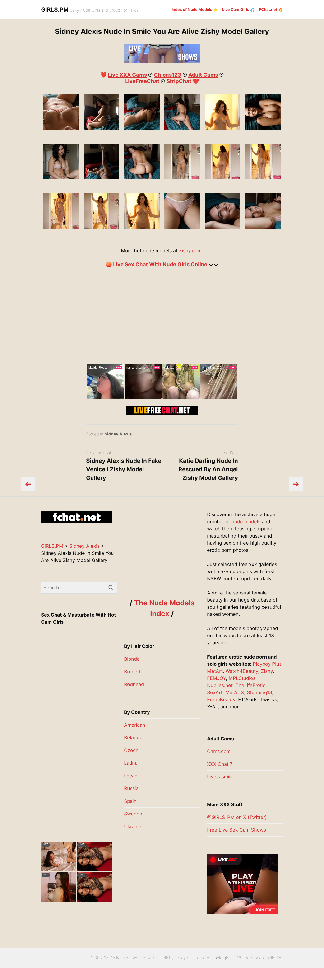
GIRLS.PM (55, 9)
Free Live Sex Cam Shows (236, 830)
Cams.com (219, 751)
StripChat (179, 81)
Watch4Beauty (242, 671)
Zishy (267, 671)
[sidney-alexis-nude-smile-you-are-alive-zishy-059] (101, 227)
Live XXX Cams (127, 75)
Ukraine (132, 826)
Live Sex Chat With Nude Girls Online (160, 264)
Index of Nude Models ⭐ (195, 9)
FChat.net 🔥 (271, 9)
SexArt (214, 692)
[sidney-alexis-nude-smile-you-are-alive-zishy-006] (182, 227)
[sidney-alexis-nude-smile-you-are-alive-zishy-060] (142, 227)
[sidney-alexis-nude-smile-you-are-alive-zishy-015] (101, 177)
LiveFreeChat (142, 81)
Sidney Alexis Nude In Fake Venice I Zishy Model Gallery (123, 469)
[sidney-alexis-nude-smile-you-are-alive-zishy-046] (222, 177)
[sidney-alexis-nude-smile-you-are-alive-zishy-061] (222, 128)
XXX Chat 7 (219, 764)
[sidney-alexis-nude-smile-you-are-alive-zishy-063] (263, 128)
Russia (131, 788)
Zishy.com (190, 250)
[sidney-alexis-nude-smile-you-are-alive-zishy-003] (61, 177)
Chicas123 (167, 75)
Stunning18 (259, 692)
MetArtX (234, 692)
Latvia (130, 776)
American (134, 725)
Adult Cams (203, 75)
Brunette (133, 671)
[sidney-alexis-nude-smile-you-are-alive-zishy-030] (101, 128)
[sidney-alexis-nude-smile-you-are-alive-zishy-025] (61, 128)
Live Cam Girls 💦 (238, 9)
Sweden (133, 814)
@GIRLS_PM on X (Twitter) (237, 817)
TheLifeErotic (250, 685)
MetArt (215, 671)
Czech (131, 750)
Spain (130, 801)
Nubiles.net (220, 685)
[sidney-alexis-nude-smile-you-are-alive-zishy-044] (182, 177)
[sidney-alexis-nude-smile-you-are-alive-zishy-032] (142, 128)
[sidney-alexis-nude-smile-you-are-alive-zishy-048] (263, 177)
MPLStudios (242, 678)
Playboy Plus (267, 664)
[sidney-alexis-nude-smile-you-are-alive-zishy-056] (61, 227)
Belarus (132, 737)
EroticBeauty (221, 699)
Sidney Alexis (118, 434)
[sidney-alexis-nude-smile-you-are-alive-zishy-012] (263, 227)
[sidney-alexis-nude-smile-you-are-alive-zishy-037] (182, 128)
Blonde (132, 659)
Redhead (134, 684)
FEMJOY (216, 678)
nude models (245, 521)
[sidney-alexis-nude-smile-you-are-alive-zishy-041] (142, 177)
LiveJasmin (219, 777)
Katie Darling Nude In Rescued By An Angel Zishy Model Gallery (208, 469)
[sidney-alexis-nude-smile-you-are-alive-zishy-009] (222, 227)
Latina (131, 763)
